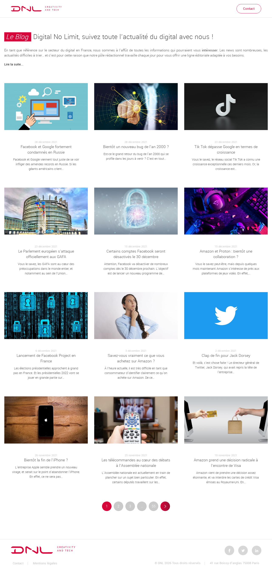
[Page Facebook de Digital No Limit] (229, 550)
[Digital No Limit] (26, 9)
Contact (249, 8)
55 (154, 506)
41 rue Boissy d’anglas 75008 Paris (234, 563)
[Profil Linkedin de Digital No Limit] (256, 550)
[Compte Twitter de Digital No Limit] (243, 550)
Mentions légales (45, 563)
